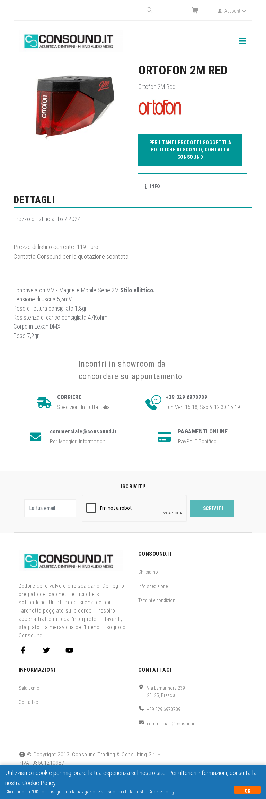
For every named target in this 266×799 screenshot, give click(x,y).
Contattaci (29, 702)
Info (154, 186)
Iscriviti (212, 508)
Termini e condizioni (157, 600)
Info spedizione (153, 586)
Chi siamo (148, 572)
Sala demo (29, 688)
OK (247, 791)
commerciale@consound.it (173, 723)
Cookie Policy (38, 783)
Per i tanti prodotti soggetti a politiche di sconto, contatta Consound (190, 150)
